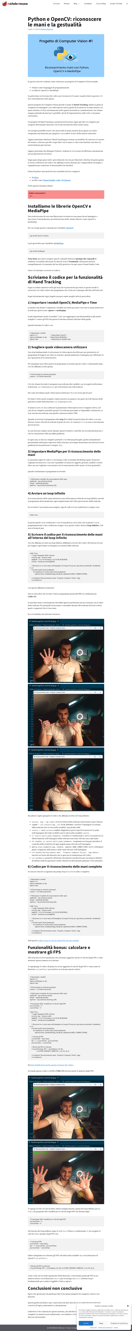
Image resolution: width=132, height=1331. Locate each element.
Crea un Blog (101, 4)
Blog (75, 4)
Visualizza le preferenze (119, 1323)
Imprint (116, 1327)
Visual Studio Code (51, 180)
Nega (101, 1323)
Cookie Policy (93, 1327)
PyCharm (66, 180)
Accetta (86, 1323)
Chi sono (56, 4)
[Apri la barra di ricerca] (127, 4)
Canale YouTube (116, 4)
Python (35, 177)
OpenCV (69, 228)
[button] (128, 1306)
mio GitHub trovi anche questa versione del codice (52, 1065)
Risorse (67, 4)
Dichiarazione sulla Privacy (105, 1327)
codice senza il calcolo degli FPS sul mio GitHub (58, 940)
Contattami (88, 4)
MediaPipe (58, 243)
